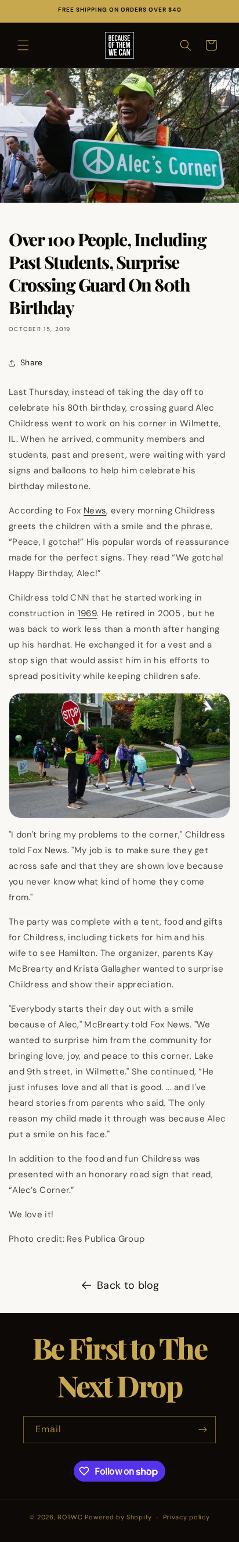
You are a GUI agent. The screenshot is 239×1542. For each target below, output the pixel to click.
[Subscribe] (202, 1429)
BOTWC (71, 1517)
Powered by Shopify (118, 1517)
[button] (23, 45)
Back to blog (128, 1285)
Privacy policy (186, 1517)
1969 (87, 613)
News (95, 510)
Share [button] (31, 362)
